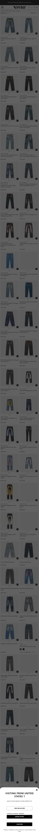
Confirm (19, 824)
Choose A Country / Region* (15, 813)
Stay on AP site (19, 808)
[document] (19, 812)
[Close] (36, 789)
